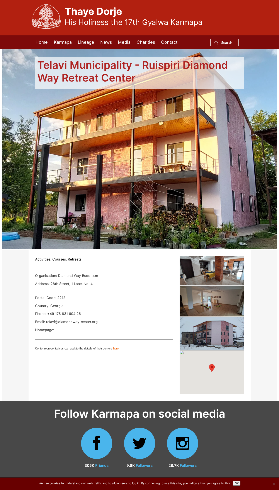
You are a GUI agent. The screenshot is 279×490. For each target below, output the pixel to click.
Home (42, 42)
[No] (273, 484)
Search (226, 42)
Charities (146, 42)
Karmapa (63, 42)
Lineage (86, 42)
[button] (212, 368)
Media (124, 42)
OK (237, 483)
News (106, 42)
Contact (169, 42)
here (116, 348)
